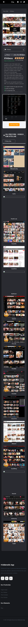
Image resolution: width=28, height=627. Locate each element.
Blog (12, 2)
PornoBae (14, 393)
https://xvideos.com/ (9, 60)
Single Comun (4, 589)
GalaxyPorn (14, 418)
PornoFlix (14, 243)
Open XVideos (15, 29)
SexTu (14, 193)
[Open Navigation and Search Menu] (3, 2)
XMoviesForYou (14, 168)
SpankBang (14, 468)
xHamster (14, 443)
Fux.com (14, 343)
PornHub (14, 368)
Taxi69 (14, 543)
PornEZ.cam (14, 218)
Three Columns (4, 594)
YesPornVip (14, 518)
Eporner (14, 318)
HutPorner (14, 293)
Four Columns (4, 597)
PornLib (14, 493)
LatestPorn (14, 268)
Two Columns (4, 592)
